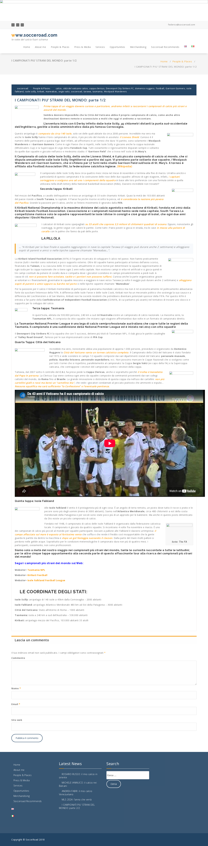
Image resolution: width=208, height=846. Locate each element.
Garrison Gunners (175, 88)
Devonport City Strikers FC (120, 88)
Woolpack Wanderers (115, 91)
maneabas (51, 91)
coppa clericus (96, 88)
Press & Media (82, 47)
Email (15, 704)
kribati (40, 91)
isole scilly (30, 91)
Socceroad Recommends (165, 47)
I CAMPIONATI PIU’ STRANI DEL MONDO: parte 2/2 (77, 806)
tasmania (98, 91)
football (160, 88)
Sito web (16, 719)
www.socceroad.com (34, 37)
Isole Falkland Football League (46, 580)
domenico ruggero (144, 88)
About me (40, 47)
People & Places (60, 47)
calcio (59, 88)
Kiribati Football (37, 575)
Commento (18, 657)
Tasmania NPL (36, 569)
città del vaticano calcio (75, 88)
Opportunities (117, 47)
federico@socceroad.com (181, 24)
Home (26, 47)
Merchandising (138, 47)
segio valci (64, 91)
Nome (16, 688)
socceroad (22, 88)
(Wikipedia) (124, 166)
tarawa (87, 91)
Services (100, 47)
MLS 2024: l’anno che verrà (77, 799)
